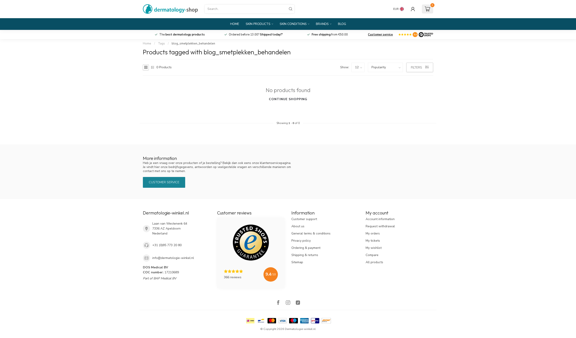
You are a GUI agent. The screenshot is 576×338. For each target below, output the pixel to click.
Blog (342, 24)
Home (234, 24)
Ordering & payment (305, 248)
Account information (380, 219)
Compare (372, 255)
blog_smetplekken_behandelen (193, 44)
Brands (322, 24)
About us (297, 226)
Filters (417, 67)
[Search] (291, 8)
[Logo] (426, 34)
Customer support (304, 219)
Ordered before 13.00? (256, 35)
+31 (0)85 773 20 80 (167, 245)
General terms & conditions (311, 233)
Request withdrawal (380, 226)
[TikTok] (298, 303)
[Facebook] (278, 303)
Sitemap (297, 262)
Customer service (380, 35)
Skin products (258, 24)
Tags (161, 44)
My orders (373, 233)
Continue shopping (288, 99)
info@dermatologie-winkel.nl (173, 258)
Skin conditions (293, 24)
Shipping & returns (304, 255)
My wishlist (374, 248)
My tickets (373, 241)
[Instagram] (288, 303)
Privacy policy (301, 241)
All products (374, 262)
